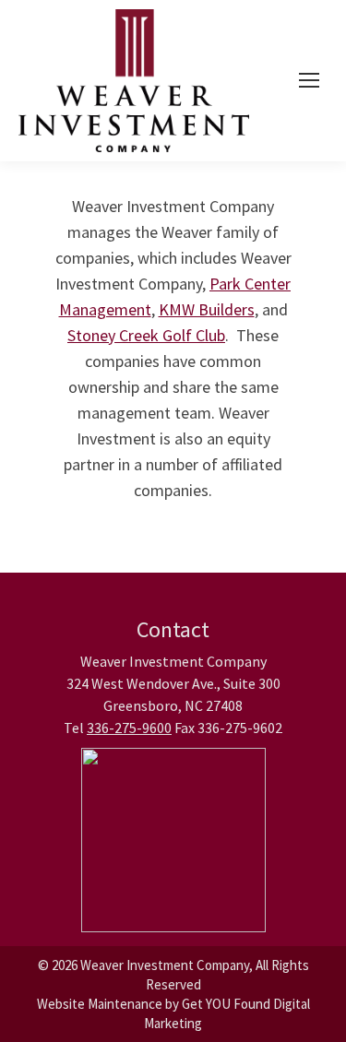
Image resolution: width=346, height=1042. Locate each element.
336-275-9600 (129, 727)
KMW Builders (207, 309)
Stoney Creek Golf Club (146, 335)
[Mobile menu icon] (309, 80)
